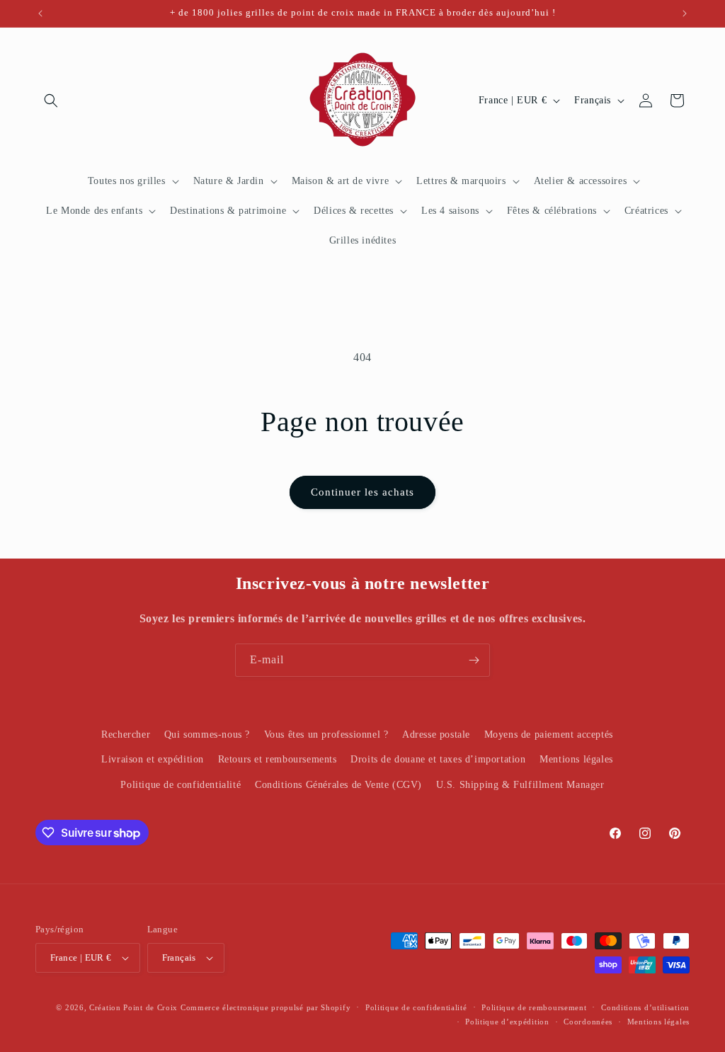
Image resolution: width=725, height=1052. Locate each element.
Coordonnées (588, 1021)
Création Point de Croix (133, 1007)
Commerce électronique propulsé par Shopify (265, 1007)
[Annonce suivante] (684, 13)
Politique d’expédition (507, 1021)
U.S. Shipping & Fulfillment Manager (520, 784)
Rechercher (125, 734)
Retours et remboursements (277, 759)
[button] (51, 100)
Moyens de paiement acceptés (548, 734)
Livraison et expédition (152, 759)
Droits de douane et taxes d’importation (437, 759)
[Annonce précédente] (40, 13)
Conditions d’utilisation (645, 1007)
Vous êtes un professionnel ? (326, 734)
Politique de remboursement (533, 1007)
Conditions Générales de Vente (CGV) (338, 784)
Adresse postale (436, 734)
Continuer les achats (362, 492)
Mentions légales (576, 759)
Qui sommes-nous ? (207, 734)
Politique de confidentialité (180, 784)
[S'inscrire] (473, 660)
